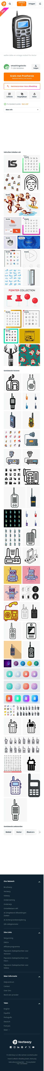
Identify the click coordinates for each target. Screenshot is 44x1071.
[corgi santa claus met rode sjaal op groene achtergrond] (14, 477)
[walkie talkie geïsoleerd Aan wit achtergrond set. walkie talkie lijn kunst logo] (13, 907)
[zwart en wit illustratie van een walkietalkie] (12, 833)
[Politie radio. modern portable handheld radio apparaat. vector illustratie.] (10, 755)
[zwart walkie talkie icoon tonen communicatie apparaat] (12, 542)
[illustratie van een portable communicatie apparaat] (12, 967)
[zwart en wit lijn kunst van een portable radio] (12, 814)
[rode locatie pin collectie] (21, 394)
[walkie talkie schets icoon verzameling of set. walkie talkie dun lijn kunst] (14, 929)
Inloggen (32, 4)
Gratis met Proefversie (22, 76)
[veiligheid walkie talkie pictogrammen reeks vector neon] (27, 753)
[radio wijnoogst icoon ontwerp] (31, 908)
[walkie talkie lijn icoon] (12, 949)
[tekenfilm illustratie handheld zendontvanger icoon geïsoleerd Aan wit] (12, 598)
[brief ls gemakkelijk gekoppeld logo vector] (12, 166)
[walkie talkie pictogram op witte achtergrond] (12, 1005)
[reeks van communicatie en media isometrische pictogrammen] (12, 617)
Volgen (35, 68)
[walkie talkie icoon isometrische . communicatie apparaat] (12, 580)
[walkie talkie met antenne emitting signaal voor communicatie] (12, 523)
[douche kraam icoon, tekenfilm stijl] (12, 373)
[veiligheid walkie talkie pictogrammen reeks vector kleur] (12, 795)
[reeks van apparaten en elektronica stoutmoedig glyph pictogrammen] (12, 693)
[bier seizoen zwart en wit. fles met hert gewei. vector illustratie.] (32, 454)
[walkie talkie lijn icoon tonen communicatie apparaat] (15, 732)
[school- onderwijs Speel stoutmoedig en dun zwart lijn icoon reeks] (12, 336)
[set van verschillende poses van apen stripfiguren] (21, 244)
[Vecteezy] (3, 3)
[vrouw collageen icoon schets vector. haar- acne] (12, 222)
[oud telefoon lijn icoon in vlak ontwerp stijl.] (17, 1019)
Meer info (9, 112)
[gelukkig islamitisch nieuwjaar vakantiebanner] (15, 300)
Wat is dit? (25, 104)
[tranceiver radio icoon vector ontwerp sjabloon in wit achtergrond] (12, 636)
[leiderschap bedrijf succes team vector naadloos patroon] (12, 203)
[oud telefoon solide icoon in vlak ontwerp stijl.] (21, 1029)
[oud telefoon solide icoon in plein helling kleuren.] (21, 1053)
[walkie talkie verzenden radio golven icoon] (12, 504)
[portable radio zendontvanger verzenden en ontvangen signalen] (12, 711)
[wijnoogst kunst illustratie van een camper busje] (14, 451)
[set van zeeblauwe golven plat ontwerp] (12, 355)
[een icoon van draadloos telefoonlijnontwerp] (12, 852)
